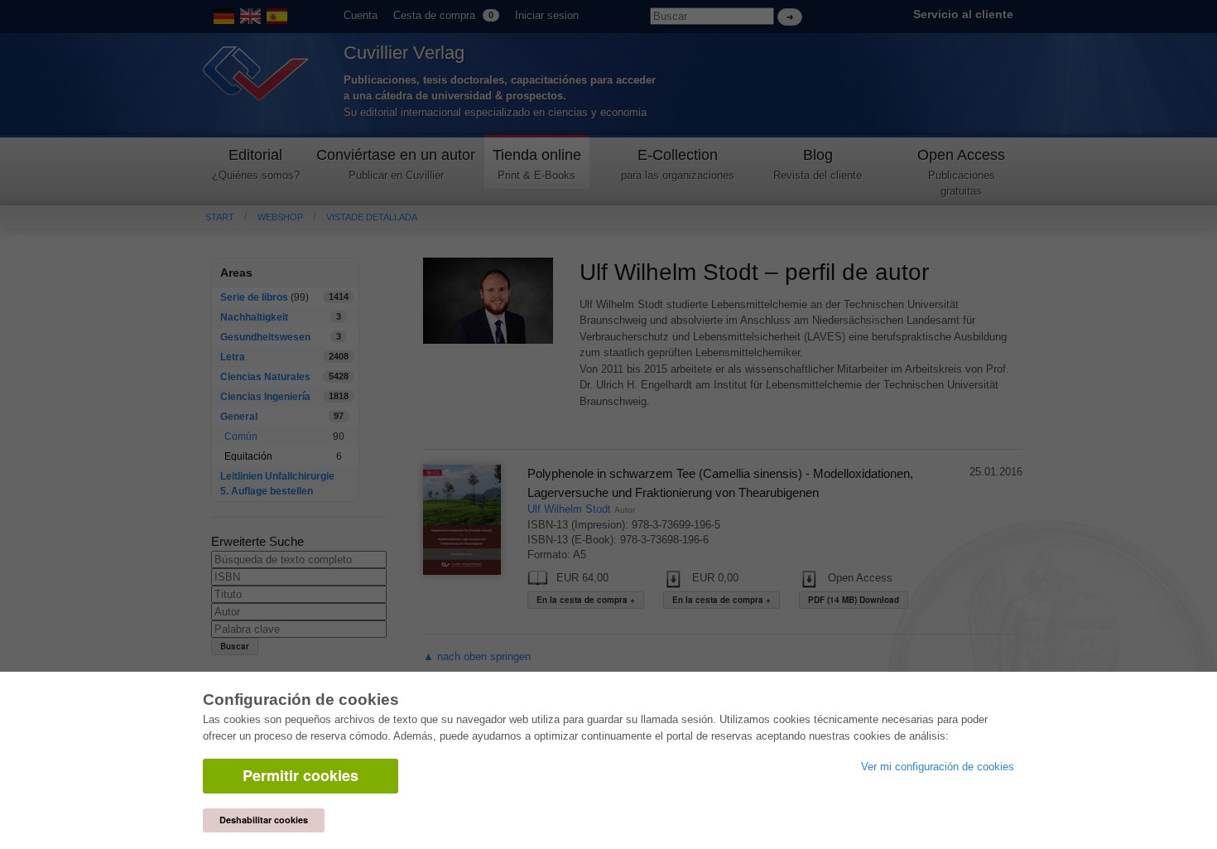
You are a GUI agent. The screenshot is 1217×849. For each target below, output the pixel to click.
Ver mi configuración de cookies (937, 766)
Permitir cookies (300, 775)
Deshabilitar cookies (263, 819)
